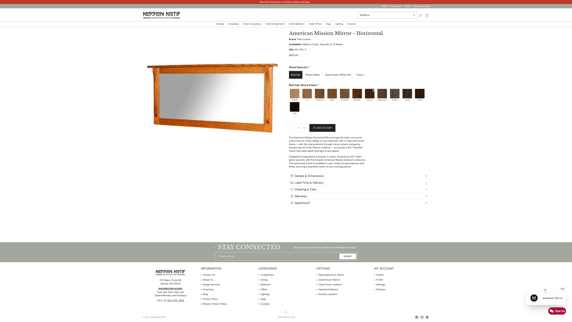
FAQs (384, 6)
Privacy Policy (209, 299)
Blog (204, 294)
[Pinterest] (427, 317)
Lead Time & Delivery (309, 183)
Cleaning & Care (305, 189)
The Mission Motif (158, 317)
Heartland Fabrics (327, 289)
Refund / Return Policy (214, 303)
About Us (207, 279)
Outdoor (264, 303)
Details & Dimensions (309, 176)
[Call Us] (286, 312)
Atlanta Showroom (421, 6)
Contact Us (208, 274)
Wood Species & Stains (330, 274)
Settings (379, 284)
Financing (207, 289)
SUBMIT (348, 256)
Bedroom (265, 284)
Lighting (264, 294)
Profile (378, 279)
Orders (379, 274)
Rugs (262, 299)
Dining (263, 279)
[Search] (414, 15)
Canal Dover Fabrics (328, 279)
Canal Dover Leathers (329, 284)
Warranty (301, 196)
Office (263, 289)
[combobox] (387, 15)
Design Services (210, 284)
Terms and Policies (286, 317)
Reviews (379, 289)
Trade (407, 6)
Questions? (302, 203)
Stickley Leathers (326, 294)
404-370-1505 (175, 300)
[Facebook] (417, 317)
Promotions (395, 6)
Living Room (266, 274)
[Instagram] (422, 317)
